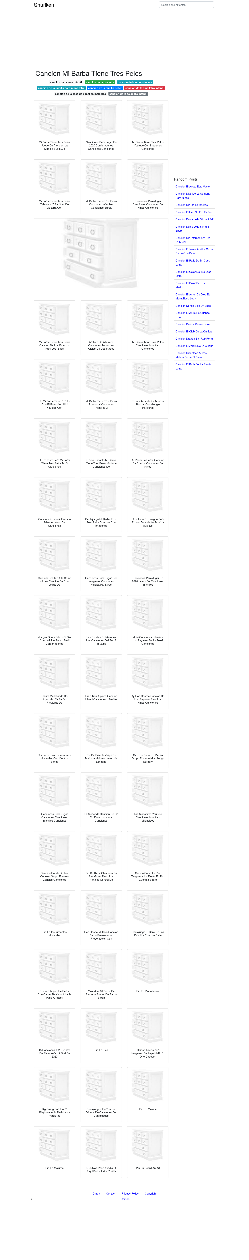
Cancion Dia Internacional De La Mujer (193, 240)
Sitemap (124, 1199)
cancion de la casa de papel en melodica (80, 94)
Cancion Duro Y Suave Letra (193, 324)
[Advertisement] (109, 25)
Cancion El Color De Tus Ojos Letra (193, 274)
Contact (110, 1193)
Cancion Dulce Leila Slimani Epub (192, 228)
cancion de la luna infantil (66, 82)
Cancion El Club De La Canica (194, 331)
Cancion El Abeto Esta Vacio (193, 186)
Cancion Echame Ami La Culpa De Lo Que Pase (194, 251)
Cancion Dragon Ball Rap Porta (194, 338)
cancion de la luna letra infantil (144, 88)
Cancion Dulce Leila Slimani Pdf (194, 219)
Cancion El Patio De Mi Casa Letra (193, 262)
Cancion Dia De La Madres (192, 205)
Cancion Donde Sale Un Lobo (193, 305)
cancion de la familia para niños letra (61, 88)
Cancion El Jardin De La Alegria (194, 346)
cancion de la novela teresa (135, 82)
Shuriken (44, 4)
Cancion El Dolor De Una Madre (190, 285)
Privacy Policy (130, 1193)
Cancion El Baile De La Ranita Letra (193, 366)
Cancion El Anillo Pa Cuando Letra (193, 315)
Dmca (96, 1193)
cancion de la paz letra (100, 82)
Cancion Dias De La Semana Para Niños (193, 195)
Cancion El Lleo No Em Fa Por (194, 212)
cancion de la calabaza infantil (128, 94)
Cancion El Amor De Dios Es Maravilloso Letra (193, 296)
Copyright (150, 1193)
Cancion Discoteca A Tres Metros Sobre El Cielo (191, 355)
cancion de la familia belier (105, 88)
